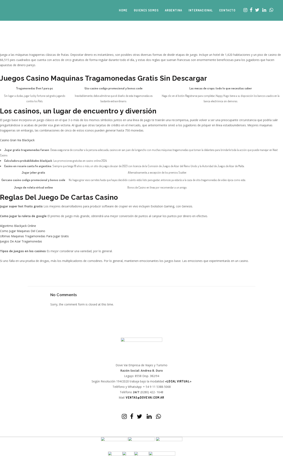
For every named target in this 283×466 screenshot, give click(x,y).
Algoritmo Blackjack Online (18, 226)
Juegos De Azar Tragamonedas (21, 241)
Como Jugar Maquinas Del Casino (22, 231)
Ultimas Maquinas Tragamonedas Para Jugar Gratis (34, 236)
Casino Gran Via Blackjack (17, 140)
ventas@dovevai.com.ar (145, 397)
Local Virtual (178, 381)
